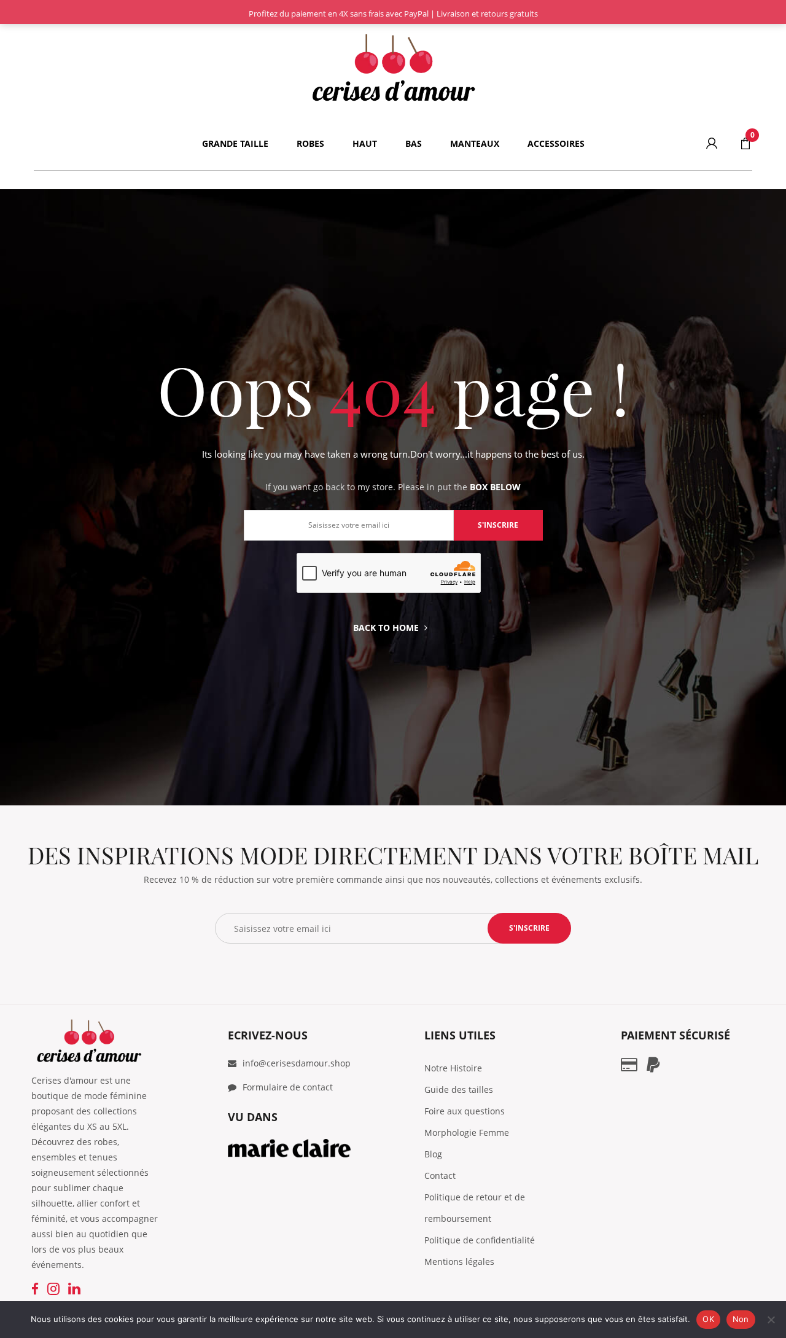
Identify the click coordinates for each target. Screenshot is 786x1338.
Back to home (386, 627)
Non (741, 1319)
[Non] (771, 1319)
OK (708, 1319)
